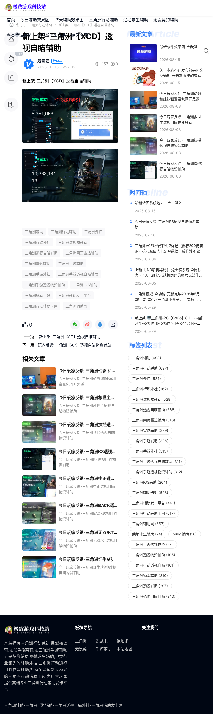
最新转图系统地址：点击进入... (160, 203)
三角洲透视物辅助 (72, 242)
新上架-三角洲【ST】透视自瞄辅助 (69, 336)
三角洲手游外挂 (37, 274)
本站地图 (124, 648)
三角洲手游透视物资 (152, 544)
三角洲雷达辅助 (37, 263)
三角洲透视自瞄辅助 (41, 253)
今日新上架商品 (51, 35)
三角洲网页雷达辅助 (81, 253)
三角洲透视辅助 (150, 586)
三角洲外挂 (93, 231)
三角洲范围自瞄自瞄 (153, 596)
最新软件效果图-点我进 (178, 47)
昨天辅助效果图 (69, 19)
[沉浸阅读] (11, 105)
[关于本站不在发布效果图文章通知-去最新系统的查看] (143, 76)
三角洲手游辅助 (71, 263)
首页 (11, 19)
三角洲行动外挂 (37, 242)
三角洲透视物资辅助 (153, 555)
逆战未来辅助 (107, 641)
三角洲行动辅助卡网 (41, 306)
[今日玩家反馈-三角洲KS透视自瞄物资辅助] (143, 170)
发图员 (43, 61)
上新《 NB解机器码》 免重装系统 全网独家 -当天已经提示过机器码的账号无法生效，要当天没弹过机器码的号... (168, 275)
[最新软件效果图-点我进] (143, 53)
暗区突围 (79, 35)
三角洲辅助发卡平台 (74, 295)
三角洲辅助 (34, 231)
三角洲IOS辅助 (85, 284)
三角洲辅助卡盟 (37, 295)
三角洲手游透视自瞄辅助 (78, 274)
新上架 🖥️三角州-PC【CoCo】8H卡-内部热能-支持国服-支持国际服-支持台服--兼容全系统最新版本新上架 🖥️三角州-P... (169, 323)
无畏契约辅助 (165, 19)
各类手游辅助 (19, 35)
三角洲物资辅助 (150, 575)
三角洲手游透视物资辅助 (45, 284)
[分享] (11, 78)
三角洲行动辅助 (103, 19)
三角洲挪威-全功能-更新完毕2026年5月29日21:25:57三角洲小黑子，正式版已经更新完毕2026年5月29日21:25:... (168, 299)
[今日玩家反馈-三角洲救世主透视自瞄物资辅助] (143, 123)
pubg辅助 (184, 534)
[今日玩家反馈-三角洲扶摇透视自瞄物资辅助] (143, 146)
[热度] (11, 59)
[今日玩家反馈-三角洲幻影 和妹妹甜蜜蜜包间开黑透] (143, 100)
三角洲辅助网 (76, 306)
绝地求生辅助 (135, 19)
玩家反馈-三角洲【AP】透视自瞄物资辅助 (74, 345)
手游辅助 (103, 648)
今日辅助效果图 (34, 19)
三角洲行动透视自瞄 (153, 565)
